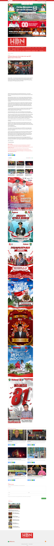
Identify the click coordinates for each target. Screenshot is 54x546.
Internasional (23, 47)
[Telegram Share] (31, 157)
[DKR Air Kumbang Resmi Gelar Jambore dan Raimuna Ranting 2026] (10, 513)
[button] (44, 2)
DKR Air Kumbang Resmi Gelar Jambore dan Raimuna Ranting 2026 (16, 513)
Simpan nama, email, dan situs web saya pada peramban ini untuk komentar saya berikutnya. (20, 496)
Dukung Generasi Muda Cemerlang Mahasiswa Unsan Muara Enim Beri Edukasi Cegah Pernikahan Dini (16, 526)
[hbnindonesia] (17, 41)
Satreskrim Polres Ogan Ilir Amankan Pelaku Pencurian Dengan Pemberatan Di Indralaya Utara (16, 520)
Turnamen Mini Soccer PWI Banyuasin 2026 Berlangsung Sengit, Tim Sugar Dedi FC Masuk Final (20, 175)
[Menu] (8, 2)
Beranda (15, 50)
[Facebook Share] (26, 157)
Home (18, 49)
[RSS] (45, 541)
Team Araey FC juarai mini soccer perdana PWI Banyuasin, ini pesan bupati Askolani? (18, 148)
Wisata (9, 49)
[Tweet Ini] (28, 157)
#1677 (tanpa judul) (10, 50)
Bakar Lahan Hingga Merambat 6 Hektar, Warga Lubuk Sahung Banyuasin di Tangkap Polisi (12, 167)
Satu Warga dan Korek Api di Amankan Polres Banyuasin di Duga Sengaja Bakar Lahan (20, 167)
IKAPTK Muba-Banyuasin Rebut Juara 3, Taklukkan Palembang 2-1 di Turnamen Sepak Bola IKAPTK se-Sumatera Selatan (14, 510)
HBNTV (33, 47)
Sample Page (33, 50)
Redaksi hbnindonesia (28, 47)
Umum (37, 50)
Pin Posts (23, 50)
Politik (39, 47)
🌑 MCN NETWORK (13, 49)
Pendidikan (42, 47)
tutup (27, 545)
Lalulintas (36, 47)
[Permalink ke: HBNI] (8, 59)
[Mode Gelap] (45, 2)
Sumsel (12, 47)
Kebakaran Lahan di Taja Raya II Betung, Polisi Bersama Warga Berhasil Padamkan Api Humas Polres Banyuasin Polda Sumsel (20, 147)
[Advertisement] (20, 87)
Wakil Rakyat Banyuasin (18, 47)
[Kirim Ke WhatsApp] (32, 157)
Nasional (9, 47)
